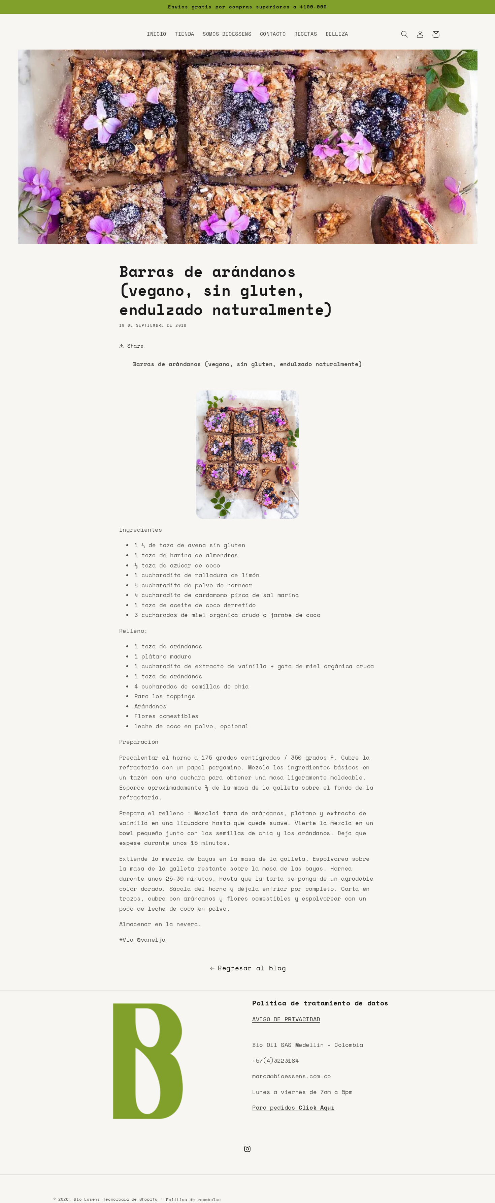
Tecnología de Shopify (130, 1199)
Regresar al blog (252, 968)
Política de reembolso (193, 1199)
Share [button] (135, 345)
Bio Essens (87, 1199)
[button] (404, 34)
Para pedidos (293, 1107)
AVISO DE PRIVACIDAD (286, 1019)
